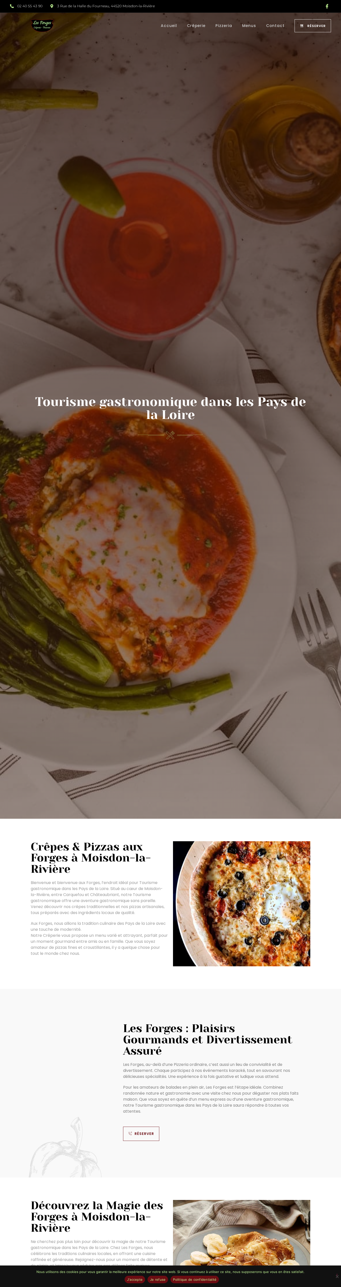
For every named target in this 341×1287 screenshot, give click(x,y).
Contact (275, 25)
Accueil (169, 25)
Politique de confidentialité (194, 1279)
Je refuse (158, 1279)
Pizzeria (223, 25)
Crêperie (196, 25)
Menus (249, 25)
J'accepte (135, 1279)
